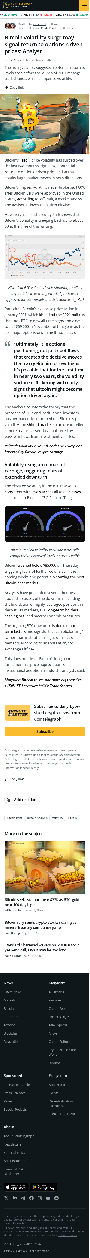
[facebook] (31, 1199)
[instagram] (39, 1199)
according (25, 198)
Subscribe (45, 731)
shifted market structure (48, 424)
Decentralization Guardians (61, 1103)
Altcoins (9, 1025)
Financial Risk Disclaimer (14, 1171)
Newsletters (12, 1144)
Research (10, 1101)
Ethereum (11, 1017)
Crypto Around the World (62, 1052)
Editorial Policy (34, 759)
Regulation (12, 1041)
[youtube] (48, 1199)
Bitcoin (9, 1008)
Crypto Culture (59, 1041)
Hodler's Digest (60, 1017)
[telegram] (23, 1199)
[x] (6, 1199)
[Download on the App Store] (16, 1187)
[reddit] (56, 1199)
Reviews (55, 1062)
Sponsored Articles (17, 1084)
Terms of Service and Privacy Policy (26, 1250)
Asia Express (58, 1025)
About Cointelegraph (19, 1136)
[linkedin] (15, 1199)
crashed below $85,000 (36, 565)
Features (55, 1000)
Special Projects (15, 1109)
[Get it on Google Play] (43, 1187)
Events (53, 1093)
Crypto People (59, 1008)
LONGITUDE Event (62, 1114)
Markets (10, 1000)
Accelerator (57, 1084)
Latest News (13, 60)
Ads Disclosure (14, 1161)
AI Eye (53, 1033)
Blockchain (12, 1033)
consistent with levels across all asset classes (43, 491)
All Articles (56, 992)
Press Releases (14, 1093)
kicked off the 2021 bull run (62, 314)
